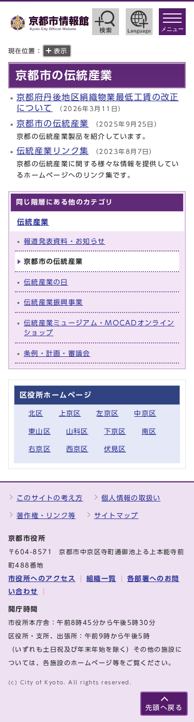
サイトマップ (116, 515)
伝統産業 (33, 222)
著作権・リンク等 (46, 515)
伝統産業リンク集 (53, 151)
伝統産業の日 (46, 282)
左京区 (107, 413)
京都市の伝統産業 (53, 123)
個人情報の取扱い (130, 498)
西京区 (77, 449)
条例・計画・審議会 (57, 353)
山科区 (77, 431)
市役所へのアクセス (42, 578)
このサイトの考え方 (50, 498)
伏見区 (115, 449)
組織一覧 (101, 578)
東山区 (39, 431)
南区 (149, 431)
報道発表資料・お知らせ (64, 241)
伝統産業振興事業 (53, 302)
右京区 (39, 449)
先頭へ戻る (164, 707)
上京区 (70, 413)
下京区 (115, 431)
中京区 (145, 413)
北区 (35, 413)
